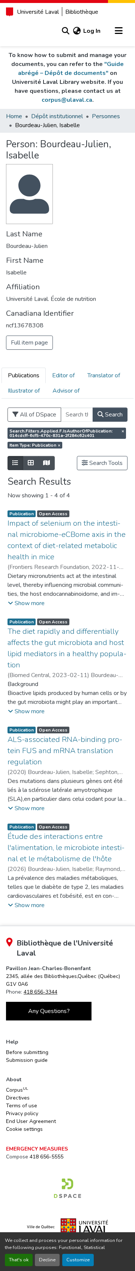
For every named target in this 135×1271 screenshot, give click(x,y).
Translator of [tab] (103, 375)
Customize (78, 1259)
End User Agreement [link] (31, 1121)
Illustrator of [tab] (24, 391)
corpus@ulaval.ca (67, 100)
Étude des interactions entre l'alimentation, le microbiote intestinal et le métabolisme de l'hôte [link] (66, 847)
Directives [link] (18, 1097)
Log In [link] (91, 31)
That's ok (18, 1259)
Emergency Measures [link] (37, 1148)
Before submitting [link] (27, 1052)
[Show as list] (15, 463)
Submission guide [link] (27, 1060)
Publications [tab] (23, 375)
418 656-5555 (46, 1156)
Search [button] (113, 414)
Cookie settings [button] (24, 1129)
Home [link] (14, 116)
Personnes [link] (106, 116)
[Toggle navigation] (118, 31)
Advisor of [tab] (66, 391)
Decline (47, 1259)
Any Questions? (49, 1011)
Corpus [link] (17, 1090)
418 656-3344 (40, 991)
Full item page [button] (29, 343)
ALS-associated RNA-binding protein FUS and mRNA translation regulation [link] (65, 750)
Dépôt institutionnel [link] (57, 116)
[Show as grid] (31, 463)
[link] (67, 1188)
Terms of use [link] (21, 1105)
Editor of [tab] (63, 375)
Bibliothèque (81, 12)
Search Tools (105, 463)
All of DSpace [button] (37, 414)
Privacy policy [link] (22, 1113)
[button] (65, 30)
